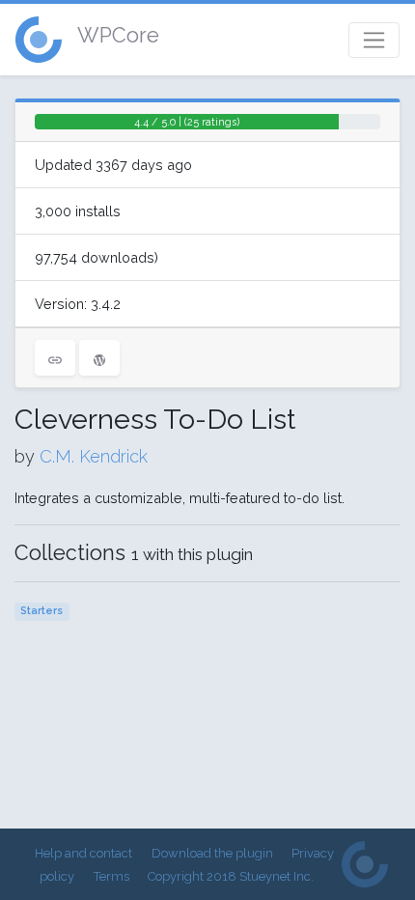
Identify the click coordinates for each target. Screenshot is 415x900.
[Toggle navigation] (374, 40)
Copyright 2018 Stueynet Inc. (231, 876)
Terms (111, 876)
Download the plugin (212, 853)
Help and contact (83, 853)
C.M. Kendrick (94, 456)
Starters (41, 611)
